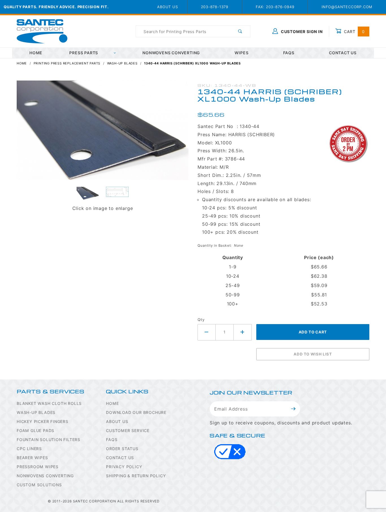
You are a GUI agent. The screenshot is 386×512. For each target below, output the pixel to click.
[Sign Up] (293, 408)
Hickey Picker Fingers (42, 421)
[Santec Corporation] (42, 31)
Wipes (241, 52)
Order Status (122, 448)
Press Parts (83, 52)
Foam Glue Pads (35, 430)
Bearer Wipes (32, 457)
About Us (167, 7)
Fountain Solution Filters (48, 439)
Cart (353, 31)
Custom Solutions (39, 484)
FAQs (288, 52)
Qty (201, 319)
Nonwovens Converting (171, 52)
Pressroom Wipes (37, 466)
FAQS (111, 439)
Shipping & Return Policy (136, 475)
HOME (35, 52)
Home (112, 403)
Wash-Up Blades (36, 412)
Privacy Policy (124, 466)
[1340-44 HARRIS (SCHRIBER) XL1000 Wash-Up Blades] (102, 133)
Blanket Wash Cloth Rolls (49, 403)
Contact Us (343, 52)
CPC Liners (29, 448)
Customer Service (127, 430)
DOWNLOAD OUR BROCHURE (136, 412)
